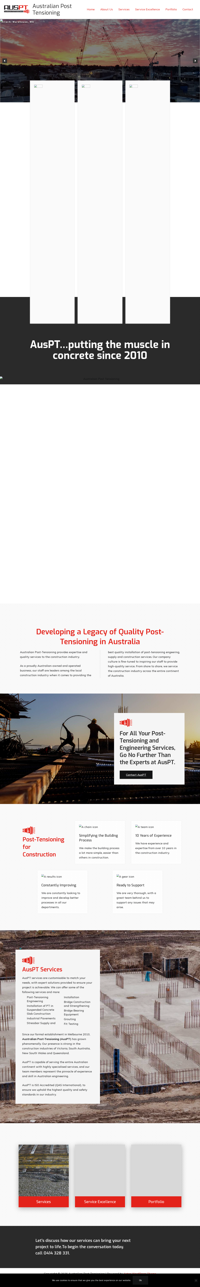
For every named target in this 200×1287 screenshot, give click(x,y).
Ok (140, 1280)
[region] (100, 60)
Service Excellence (147, 9)
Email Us (160, 1247)
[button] (4, 60)
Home (91, 9)
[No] (196, 1280)
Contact (187, 9)
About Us (106, 9)
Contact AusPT (136, 775)
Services (124, 9)
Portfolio (171, 9)
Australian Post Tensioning (52, 9)
